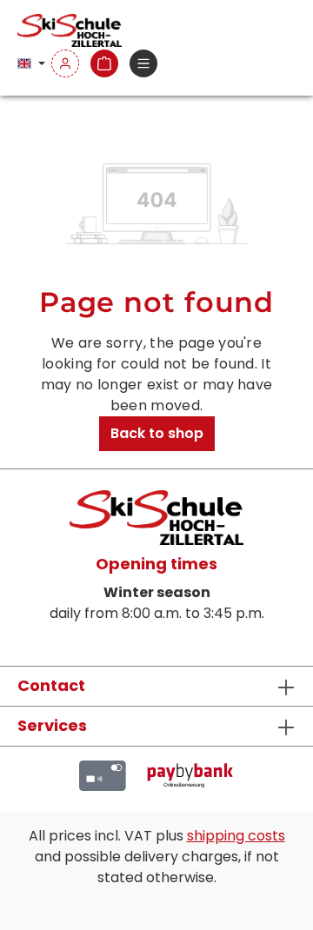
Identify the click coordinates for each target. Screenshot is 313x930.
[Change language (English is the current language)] (31, 64)
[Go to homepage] (69, 30)
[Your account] (65, 64)
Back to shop (156, 433)
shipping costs (236, 836)
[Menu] (143, 64)
